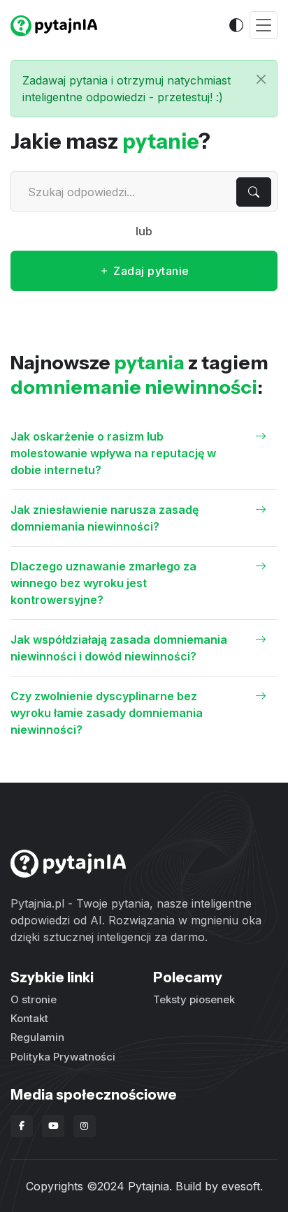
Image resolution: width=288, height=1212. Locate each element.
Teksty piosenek (194, 999)
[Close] (261, 79)
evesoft (241, 1186)
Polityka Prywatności (62, 1056)
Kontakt (29, 1018)
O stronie (33, 999)
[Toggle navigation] (264, 25)
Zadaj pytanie (149, 271)
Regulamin (37, 1037)
